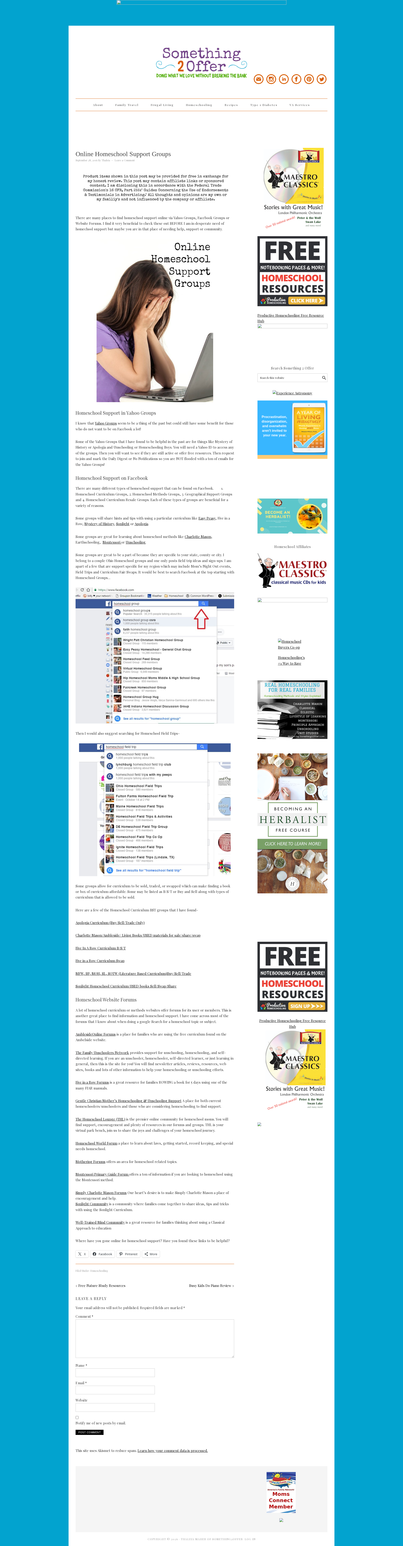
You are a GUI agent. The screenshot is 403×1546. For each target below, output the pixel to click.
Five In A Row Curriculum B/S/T (101, 948)
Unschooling (136, 542)
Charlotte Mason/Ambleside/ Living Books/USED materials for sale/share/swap (138, 935)
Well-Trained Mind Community (100, 1222)
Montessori (112, 542)
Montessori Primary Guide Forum (102, 1174)
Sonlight (122, 523)
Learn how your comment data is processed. (173, 1450)
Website (82, 1400)
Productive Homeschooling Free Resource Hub (290, 318)
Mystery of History (99, 523)
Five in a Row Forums (92, 1082)
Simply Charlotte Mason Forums (101, 1192)
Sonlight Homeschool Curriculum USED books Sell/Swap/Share (126, 986)
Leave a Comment (125, 160)
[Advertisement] (201, 126)
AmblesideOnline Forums (96, 1034)
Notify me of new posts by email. (101, 1423)
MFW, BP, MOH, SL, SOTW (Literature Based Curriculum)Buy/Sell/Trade (133, 973)
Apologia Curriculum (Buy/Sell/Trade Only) (110, 922)
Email (81, 1383)
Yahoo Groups (106, 423)
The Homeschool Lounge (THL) (100, 1119)
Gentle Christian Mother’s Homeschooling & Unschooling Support (128, 1100)
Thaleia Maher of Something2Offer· (213, 1539)
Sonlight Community (92, 1204)
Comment (85, 1316)
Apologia (141, 523)
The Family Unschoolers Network (102, 1052)
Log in (250, 1539)
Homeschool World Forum (96, 1143)
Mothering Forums (90, 1161)
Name (81, 1365)
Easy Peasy (206, 518)
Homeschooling (99, 1270)
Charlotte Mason (198, 536)
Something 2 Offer (118, 49)
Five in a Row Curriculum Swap (100, 960)
